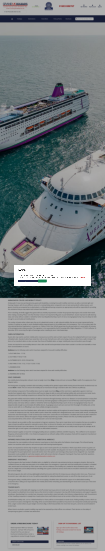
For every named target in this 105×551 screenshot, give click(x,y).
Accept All (42, 281)
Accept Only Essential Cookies (27, 281)
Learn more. (83, 277)
